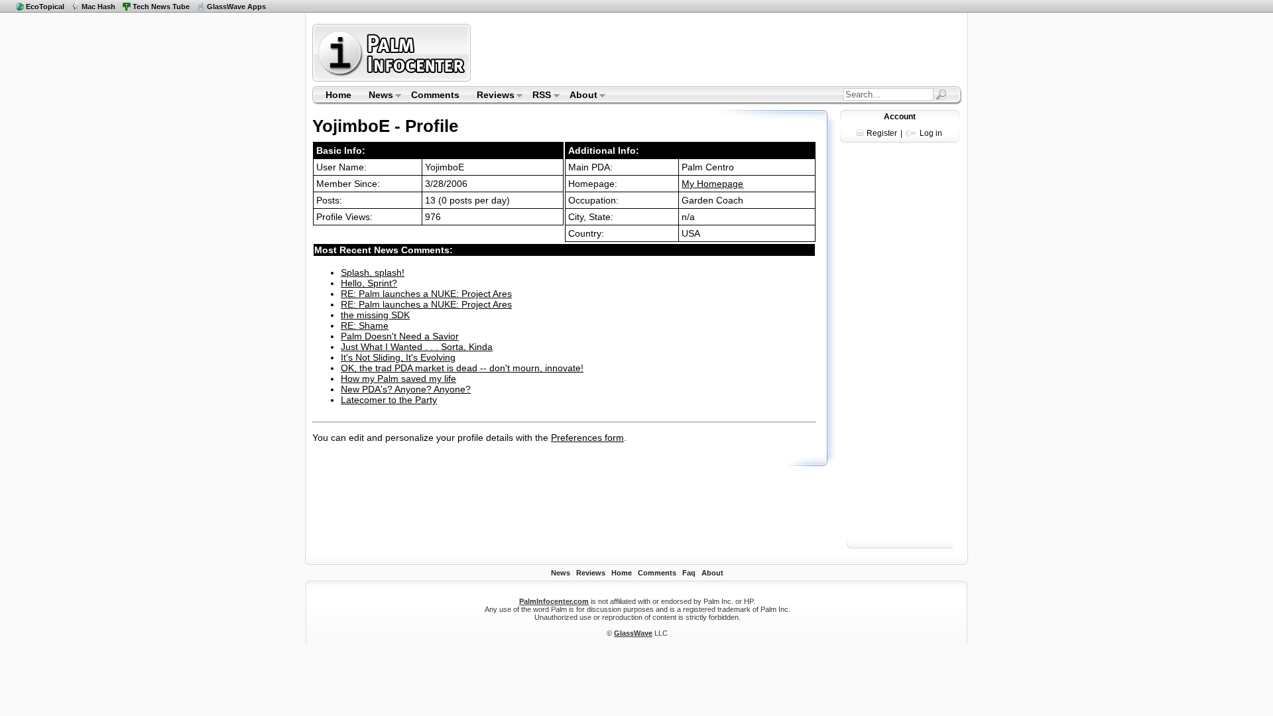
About (579, 96)
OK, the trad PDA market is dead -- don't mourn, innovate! (462, 368)
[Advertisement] (718, 52)
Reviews (491, 96)
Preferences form (587, 437)
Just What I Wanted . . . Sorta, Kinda (417, 346)
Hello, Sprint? (369, 283)
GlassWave (633, 633)
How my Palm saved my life (398, 378)
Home (338, 95)
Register (882, 133)
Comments (435, 95)
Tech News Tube (161, 7)
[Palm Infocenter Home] (392, 78)
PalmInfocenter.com (554, 601)
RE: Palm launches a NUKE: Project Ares (426, 293)
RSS (538, 96)
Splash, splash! (372, 272)
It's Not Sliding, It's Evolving (398, 357)
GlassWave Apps (236, 7)
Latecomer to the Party (389, 399)
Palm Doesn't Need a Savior (400, 336)
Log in (931, 133)
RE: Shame (365, 325)
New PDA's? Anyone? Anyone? (406, 389)
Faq (689, 573)
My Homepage (712, 183)
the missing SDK (375, 315)
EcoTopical (45, 7)
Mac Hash (98, 7)
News (376, 96)
